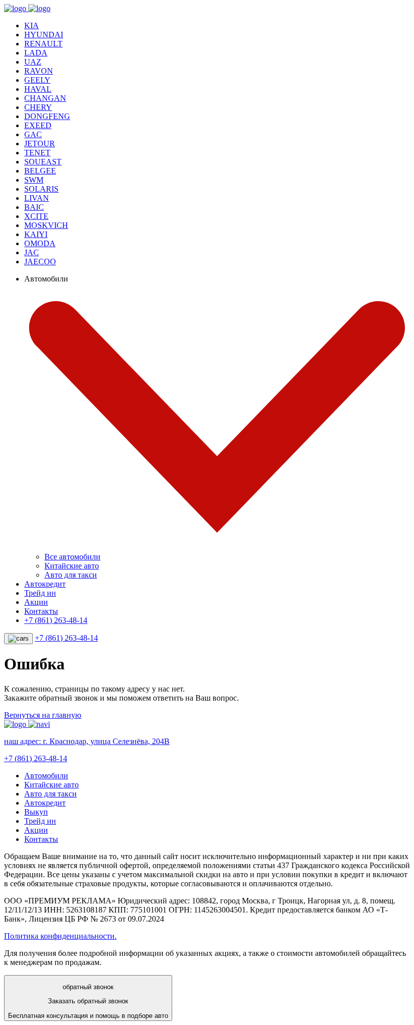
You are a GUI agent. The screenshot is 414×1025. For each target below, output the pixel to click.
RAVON (38, 71)
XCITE (36, 216)
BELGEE (40, 170)
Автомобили (46, 775)
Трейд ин (40, 593)
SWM (33, 180)
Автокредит (45, 584)
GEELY (37, 80)
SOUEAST (43, 161)
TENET (37, 152)
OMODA (40, 243)
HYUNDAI (43, 34)
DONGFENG (47, 116)
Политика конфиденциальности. (60, 936)
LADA (35, 52)
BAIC (34, 207)
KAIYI (35, 234)
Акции (36, 602)
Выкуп (36, 812)
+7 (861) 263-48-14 (55, 620)
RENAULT (43, 43)
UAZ (32, 62)
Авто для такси (70, 575)
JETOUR (39, 143)
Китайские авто (71, 565)
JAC (31, 252)
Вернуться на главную (42, 715)
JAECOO (40, 261)
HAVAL (37, 89)
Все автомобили (72, 556)
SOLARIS (41, 189)
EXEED (37, 125)
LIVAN (36, 198)
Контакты (41, 611)
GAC (33, 134)
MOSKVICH (46, 225)
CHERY (38, 107)
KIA (31, 25)
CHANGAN (45, 98)
